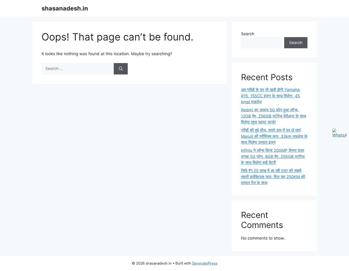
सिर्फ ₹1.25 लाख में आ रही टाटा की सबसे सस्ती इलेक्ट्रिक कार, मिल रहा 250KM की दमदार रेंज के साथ (273, 176)
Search (247, 33)
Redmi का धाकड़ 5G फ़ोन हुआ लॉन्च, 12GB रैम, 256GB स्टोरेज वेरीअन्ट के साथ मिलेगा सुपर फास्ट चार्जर (273, 116)
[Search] (121, 68)
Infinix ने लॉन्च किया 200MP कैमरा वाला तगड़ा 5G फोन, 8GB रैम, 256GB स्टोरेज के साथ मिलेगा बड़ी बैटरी (273, 156)
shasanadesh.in (65, 8)
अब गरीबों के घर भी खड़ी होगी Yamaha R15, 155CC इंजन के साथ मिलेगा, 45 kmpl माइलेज (270, 95)
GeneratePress (204, 263)
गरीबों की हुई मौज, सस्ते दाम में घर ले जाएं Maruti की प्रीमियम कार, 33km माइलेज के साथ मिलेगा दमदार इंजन (274, 136)
